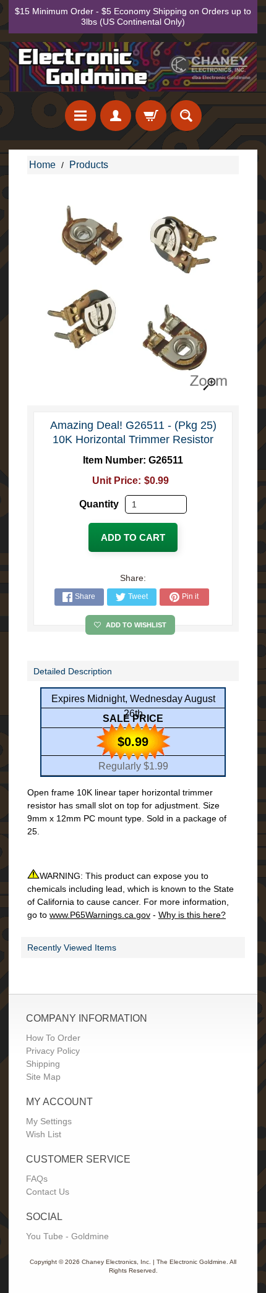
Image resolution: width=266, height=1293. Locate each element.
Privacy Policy (53, 1051)
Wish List (43, 1134)
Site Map (43, 1077)
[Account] (115, 115)
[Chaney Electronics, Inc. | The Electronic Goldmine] (133, 67)
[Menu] (80, 115)
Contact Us (47, 1192)
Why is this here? (192, 915)
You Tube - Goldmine (67, 1236)
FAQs (37, 1179)
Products (88, 164)
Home (42, 164)
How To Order (53, 1038)
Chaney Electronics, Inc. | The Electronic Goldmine (154, 1261)
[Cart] (150, 115)
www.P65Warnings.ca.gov (99, 915)
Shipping (43, 1064)
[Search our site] (186, 115)
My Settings (49, 1121)
